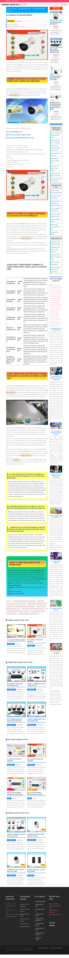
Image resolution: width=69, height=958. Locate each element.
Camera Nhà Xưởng (40, 901)
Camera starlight (53, 903)
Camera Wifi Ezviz (25, 926)
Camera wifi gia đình (39, 905)
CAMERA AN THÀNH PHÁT (11, 1)
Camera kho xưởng (39, 938)
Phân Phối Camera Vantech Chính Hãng (24, 601)
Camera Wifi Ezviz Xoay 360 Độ (56, 209)
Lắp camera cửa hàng (40, 915)
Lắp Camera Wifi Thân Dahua (55, 197)
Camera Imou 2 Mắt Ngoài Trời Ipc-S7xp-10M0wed (20, 606)
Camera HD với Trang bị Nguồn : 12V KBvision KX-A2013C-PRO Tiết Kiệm (56, 106)
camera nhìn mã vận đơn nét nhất (55, 174)
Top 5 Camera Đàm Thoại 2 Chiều (55, 168)
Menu (65, 4)
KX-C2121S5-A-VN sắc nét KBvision (19, 15)
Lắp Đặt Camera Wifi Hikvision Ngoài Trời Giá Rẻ (56, 203)
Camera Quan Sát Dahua (25, 915)
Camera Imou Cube (54, 233)
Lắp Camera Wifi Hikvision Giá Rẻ (55, 215)
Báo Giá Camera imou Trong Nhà (55, 141)
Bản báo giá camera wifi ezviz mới (55, 226)
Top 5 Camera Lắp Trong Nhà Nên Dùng (56, 135)
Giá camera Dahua (43, 948)
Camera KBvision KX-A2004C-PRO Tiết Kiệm (56, 78)
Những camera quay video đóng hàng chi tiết (55, 148)
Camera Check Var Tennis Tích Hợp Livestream (56, 476)
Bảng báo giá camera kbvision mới (55, 161)
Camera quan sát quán (40, 929)
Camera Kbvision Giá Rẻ (24, 8)
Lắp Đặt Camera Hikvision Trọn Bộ (55, 243)
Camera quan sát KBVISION (24, 905)
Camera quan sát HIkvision (24, 910)
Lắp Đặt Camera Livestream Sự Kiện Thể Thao (56, 433)
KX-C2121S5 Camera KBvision (16, 640)
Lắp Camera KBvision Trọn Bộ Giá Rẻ (29, 613)
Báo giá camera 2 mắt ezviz (56, 154)
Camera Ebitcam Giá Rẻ (55, 220)
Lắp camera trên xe (40, 910)
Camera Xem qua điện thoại (40, 919)
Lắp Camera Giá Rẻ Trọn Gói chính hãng (56, 257)
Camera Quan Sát (13, 5)
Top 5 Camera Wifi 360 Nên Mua (56, 180)
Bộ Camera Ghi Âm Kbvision (55, 263)
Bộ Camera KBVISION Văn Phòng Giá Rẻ (55, 50)
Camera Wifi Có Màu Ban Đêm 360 (56, 191)
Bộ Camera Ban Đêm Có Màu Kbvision (55, 249)
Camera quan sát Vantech (24, 920)
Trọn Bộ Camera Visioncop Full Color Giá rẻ (55, 269)
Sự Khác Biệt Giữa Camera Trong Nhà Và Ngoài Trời (56, 378)
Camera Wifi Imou (25, 923)
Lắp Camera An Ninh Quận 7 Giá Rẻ (37, 603)
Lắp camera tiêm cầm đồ (40, 924)
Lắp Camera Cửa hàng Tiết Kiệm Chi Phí (33, 608)
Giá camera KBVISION (56, 948)
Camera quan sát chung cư (40, 934)
